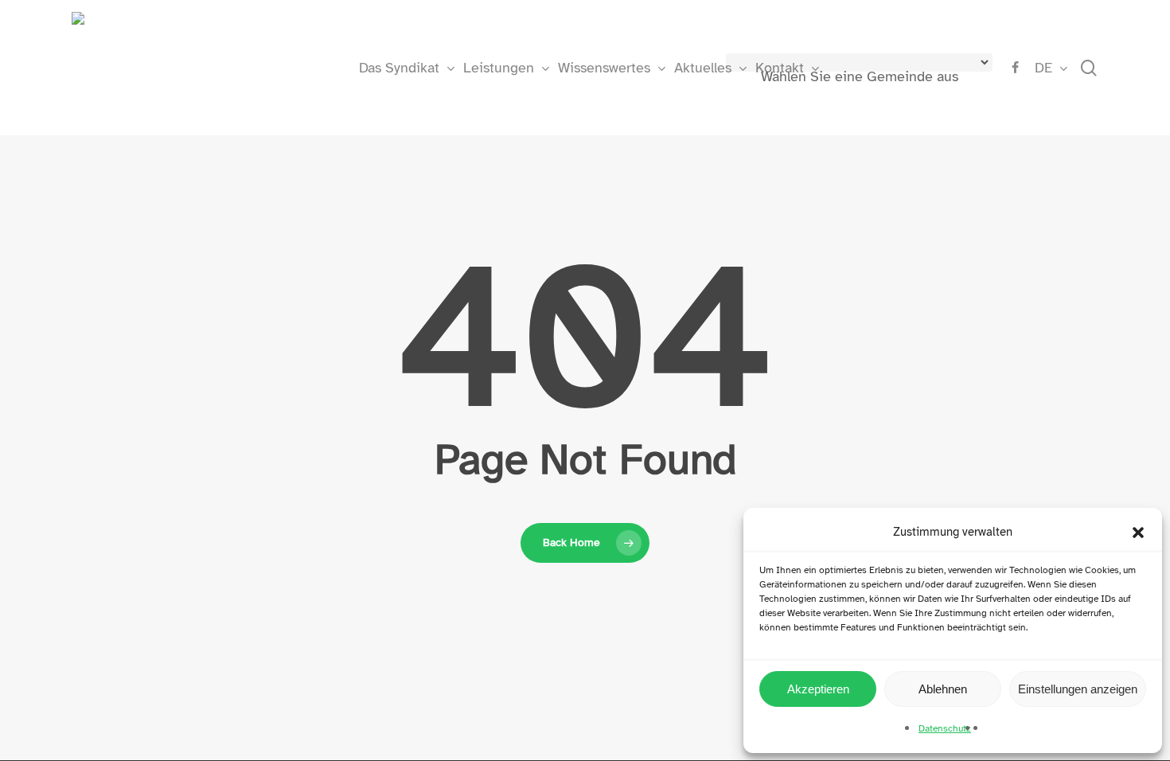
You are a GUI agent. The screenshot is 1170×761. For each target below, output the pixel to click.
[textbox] (859, 76)
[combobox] (859, 77)
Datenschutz (944, 728)
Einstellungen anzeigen (1077, 689)
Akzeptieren (818, 689)
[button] (1138, 533)
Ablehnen (942, 689)
